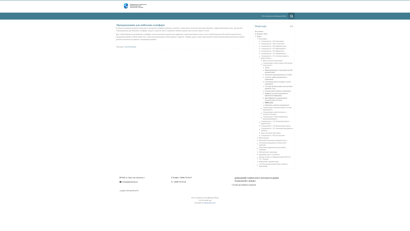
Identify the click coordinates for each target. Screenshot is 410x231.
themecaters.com (209, 203)
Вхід (284, 16)
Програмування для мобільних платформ (140, 25)
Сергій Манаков (130, 47)
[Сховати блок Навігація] (290, 26)
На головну (259, 31)
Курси (259, 36)
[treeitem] (274, 31)
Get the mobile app (205, 200)
